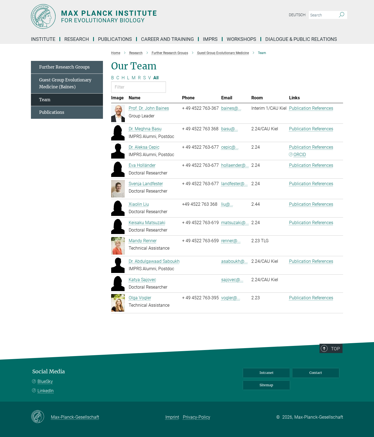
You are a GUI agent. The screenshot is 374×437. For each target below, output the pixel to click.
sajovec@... (232, 279)
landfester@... (234, 183)
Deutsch (297, 15)
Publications (51, 112)
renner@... (231, 240)
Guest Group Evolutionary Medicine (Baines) (65, 83)
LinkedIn (46, 390)
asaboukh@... (234, 261)
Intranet (267, 373)
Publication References (311, 108)
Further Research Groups (64, 67)
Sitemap (266, 385)
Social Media (48, 371)
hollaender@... (235, 165)
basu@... (229, 128)
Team (44, 99)
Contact (315, 373)
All (156, 77)
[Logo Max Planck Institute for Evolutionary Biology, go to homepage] (133, 16)
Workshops (241, 39)
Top (335, 348)
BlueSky (45, 381)
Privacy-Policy (196, 417)
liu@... (227, 204)
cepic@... (230, 147)
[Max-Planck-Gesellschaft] (41, 417)
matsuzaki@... (235, 222)
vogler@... (230, 297)
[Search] (341, 15)
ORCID (300, 154)
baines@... (231, 108)
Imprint (172, 417)
